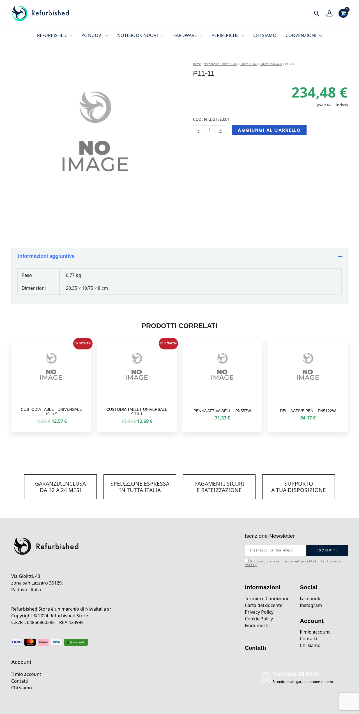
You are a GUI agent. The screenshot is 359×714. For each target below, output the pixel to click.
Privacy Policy (259, 612)
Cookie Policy (259, 619)
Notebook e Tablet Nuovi (220, 64)
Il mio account (26, 674)
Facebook (310, 598)
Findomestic (258, 625)
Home (197, 64)
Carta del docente (263, 605)
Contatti (19, 681)
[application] (69, 35)
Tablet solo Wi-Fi (271, 64)
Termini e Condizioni (266, 598)
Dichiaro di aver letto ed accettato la (292, 563)
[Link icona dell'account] (329, 13)
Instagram (311, 605)
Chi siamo (21, 688)
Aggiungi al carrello (269, 130)
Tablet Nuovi (248, 64)
